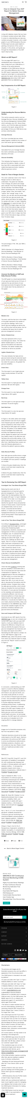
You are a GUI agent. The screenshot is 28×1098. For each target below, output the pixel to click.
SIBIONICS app (5, 619)
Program (4, 928)
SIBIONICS (4, 939)
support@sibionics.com (14, 990)
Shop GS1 (6, 903)
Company (4, 932)
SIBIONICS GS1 (5, 78)
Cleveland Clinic (14, 524)
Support (4, 936)
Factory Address (6, 943)
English (6, 954)
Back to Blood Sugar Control (15, 848)
